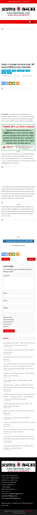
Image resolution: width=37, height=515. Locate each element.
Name (5, 293)
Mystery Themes (28, 511)
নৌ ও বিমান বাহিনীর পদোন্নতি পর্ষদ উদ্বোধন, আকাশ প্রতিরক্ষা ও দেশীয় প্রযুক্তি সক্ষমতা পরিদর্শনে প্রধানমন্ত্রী (17, 405)
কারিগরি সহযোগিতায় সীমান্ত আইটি (19, 513)
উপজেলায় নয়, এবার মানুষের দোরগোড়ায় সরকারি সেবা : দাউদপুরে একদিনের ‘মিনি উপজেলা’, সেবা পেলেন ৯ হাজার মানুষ (19, 374)
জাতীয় (14, 70)
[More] (17, 82)
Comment (6, 275)
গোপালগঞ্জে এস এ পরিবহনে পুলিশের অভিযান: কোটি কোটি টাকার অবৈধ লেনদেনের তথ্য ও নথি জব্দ (19, 424)
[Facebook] (3, 82)
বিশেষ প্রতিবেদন (20, 70)
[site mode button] (31, 22)
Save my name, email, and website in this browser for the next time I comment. (8, 322)
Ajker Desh (16, 76)
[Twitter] (6, 82)
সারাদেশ (9, 73)
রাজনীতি (27, 70)
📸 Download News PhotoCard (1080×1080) (19, 241)
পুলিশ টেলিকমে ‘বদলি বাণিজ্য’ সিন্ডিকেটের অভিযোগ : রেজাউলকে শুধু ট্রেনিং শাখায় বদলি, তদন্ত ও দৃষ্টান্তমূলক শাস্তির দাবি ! (18, 447)
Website (5, 308)
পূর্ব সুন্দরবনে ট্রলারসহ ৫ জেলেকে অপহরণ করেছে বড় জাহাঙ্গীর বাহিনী (16, 418)
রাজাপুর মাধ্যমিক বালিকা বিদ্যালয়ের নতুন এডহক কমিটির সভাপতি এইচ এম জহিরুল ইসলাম (18, 358)
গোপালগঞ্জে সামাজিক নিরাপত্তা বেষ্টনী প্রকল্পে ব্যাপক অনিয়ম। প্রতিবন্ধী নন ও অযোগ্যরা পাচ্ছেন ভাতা (19, 351)
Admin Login (26, 1)
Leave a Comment (27, 76)
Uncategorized (6, 70)
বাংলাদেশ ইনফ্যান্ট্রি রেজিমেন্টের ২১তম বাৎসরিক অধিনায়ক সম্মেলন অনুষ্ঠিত (18, 380)
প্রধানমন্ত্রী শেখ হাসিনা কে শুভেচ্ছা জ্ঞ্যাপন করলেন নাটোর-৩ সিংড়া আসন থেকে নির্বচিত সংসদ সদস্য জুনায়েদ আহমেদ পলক (7, 259)
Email (5, 300)
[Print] (10, 82)
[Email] (13, 82)
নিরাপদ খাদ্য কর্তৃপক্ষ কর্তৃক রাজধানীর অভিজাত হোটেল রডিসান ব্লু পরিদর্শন (32, 259)
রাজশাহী (4, 73)
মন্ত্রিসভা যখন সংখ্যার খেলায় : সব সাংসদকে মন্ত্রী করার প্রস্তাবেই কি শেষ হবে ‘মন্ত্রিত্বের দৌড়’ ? (18, 412)
